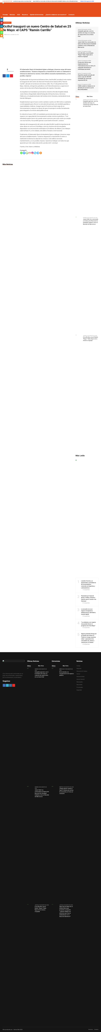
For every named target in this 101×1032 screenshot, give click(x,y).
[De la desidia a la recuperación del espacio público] (55, 726)
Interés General (80, 679)
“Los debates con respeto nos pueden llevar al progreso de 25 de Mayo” (88, 624)
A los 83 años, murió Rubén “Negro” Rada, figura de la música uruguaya (85, 55)
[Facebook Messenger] (24, 153)
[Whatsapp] (21, 153)
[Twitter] (7, 75)
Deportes (79, 668)
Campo (78, 666)
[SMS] (27, 153)
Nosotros (90, 1029)
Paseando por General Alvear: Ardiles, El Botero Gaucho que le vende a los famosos (88, 598)
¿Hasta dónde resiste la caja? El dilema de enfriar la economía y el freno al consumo (66, 791)
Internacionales (81, 676)
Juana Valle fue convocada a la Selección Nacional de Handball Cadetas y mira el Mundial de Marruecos (42, 1)
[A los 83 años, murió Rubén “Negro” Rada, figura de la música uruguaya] (79, 393)
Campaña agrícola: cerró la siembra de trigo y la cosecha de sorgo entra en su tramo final (86, 33)
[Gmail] (29, 153)
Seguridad (79, 690)
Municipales (80, 682)
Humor (78, 674)
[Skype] (35, 153)
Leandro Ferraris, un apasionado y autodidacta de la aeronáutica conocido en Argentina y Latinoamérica (88, 584)
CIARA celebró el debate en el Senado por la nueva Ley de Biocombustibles (86, 87)
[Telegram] (38, 153)
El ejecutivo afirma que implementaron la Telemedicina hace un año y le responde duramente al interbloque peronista (86, 65)
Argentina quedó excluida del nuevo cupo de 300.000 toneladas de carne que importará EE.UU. (86, 77)
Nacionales (79, 684)
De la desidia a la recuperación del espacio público (66, 673)
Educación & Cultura (82, 671)
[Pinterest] (11, 75)
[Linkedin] (1, 19)
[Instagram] (32, 153)
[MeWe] (1, 26)
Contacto (96, 1029)
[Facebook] (4, 75)
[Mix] (1, 29)
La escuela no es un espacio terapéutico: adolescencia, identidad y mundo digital (88, 611)
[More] (40, 153)
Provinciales (7, 22)
